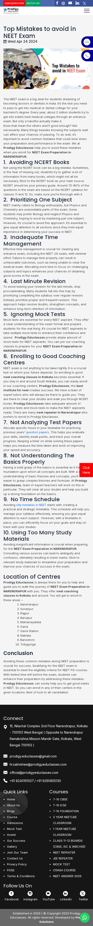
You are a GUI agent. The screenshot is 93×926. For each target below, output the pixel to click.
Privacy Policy (17, 864)
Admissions (15, 823)
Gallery (12, 846)
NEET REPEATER (64, 852)
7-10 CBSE (60, 799)
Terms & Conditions (21, 876)
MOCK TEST (61, 864)
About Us (13, 805)
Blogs (11, 811)
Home (11, 799)
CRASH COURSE (64, 870)
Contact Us (15, 858)
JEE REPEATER (63, 858)
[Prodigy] (21, 11)
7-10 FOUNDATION (66, 811)
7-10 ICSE (59, 805)
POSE (10, 870)
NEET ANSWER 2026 (67, 876)
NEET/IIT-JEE (33, 3)
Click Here (86, 470)
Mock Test (14, 829)
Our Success (16, 840)
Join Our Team (17, 852)
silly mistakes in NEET (30, 505)
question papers (37, 432)
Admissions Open (14, 3)
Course (12, 817)
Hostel (11, 834)
